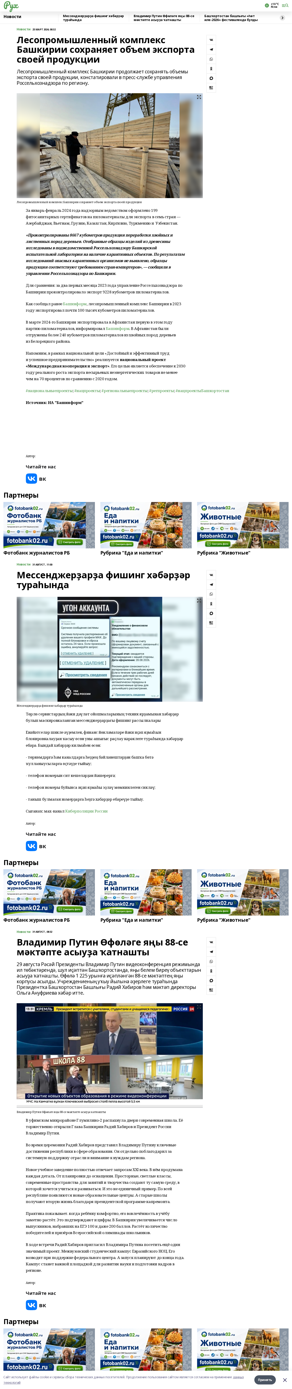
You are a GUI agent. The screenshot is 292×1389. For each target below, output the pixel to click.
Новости (12, 16)
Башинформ (74, 303)
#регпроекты (161, 390)
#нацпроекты (87, 390)
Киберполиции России (86, 811)
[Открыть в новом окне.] (36, 478)
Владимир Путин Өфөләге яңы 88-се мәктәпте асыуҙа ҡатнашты (164, 18)
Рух (10, 4)
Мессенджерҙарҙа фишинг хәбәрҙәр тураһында (93, 18)
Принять (265, 1380)
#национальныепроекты (49, 390)
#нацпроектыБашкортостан (202, 390)
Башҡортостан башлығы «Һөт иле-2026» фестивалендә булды (231, 18)
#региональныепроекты (125, 390)
